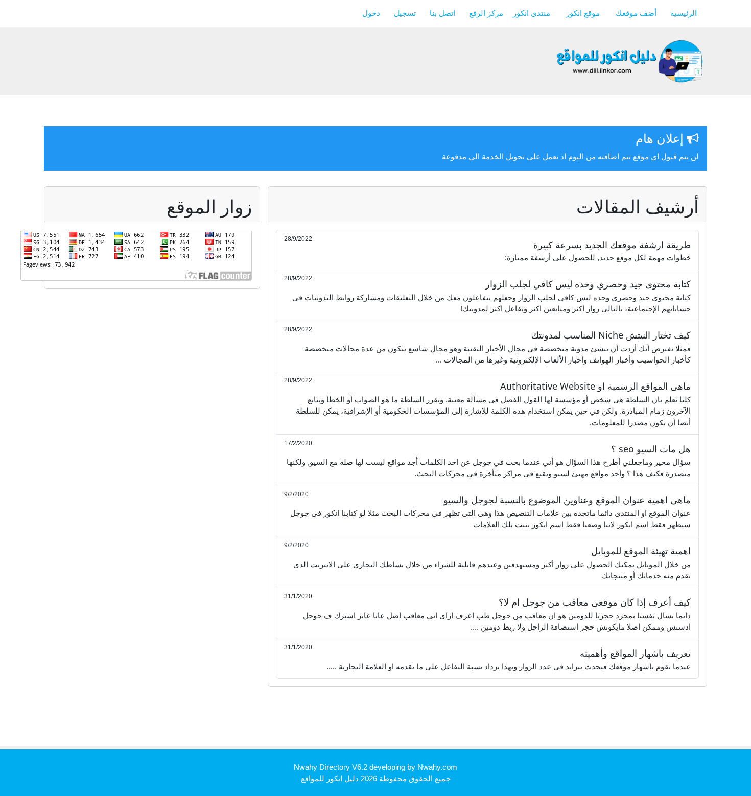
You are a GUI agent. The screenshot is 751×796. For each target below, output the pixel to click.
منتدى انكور (532, 13)
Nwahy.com (437, 767)
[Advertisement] (521, 720)
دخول (371, 13)
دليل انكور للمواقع (330, 778)
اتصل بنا (442, 13)
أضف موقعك (636, 13)
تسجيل (405, 13)
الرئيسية (683, 13)
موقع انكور (584, 13)
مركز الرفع (487, 13)
